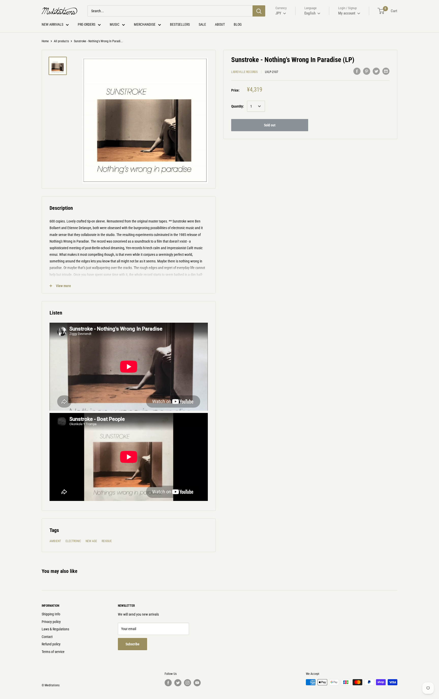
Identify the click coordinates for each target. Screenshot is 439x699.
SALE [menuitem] (202, 24)
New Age (91, 541)
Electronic (73, 541)
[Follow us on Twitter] (177, 682)
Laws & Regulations (55, 629)
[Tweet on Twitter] (376, 71)
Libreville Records (244, 72)
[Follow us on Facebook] (168, 682)
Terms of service (53, 652)
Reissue (107, 541)
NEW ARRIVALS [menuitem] (52, 24)
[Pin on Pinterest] (366, 71)
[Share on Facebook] (356, 71)
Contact (47, 637)
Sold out (269, 125)
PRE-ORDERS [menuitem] (86, 24)
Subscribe (132, 644)
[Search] (259, 11)
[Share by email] (385, 71)
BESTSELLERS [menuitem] (180, 24)
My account (347, 13)
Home (45, 41)
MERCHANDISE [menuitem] (144, 24)
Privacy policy (51, 622)
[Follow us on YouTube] (197, 682)
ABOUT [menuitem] (220, 24)
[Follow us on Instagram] (187, 682)
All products (61, 41)
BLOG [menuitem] (238, 24)
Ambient (55, 541)
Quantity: (237, 106)
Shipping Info (51, 614)
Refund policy (51, 644)
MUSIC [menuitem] (114, 24)
